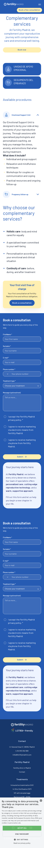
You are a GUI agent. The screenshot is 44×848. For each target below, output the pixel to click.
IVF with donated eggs (22, 793)
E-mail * (6, 358)
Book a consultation (22, 303)
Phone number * (9, 369)
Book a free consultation (29, 10)
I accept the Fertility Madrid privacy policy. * (21, 418)
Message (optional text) (12, 393)
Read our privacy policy (22, 843)
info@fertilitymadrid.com (22, 755)
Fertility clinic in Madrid (22, 768)
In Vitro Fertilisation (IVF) (22, 789)
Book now (22, 50)
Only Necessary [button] (22, 834)
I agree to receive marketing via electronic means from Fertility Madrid (22, 430)
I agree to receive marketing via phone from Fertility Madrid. (22, 443)
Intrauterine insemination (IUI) (22, 785)
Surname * (7, 346)
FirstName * (7, 334)
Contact (22, 772)
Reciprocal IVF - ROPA (22, 797)
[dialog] (22, 822)
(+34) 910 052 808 (22, 751)
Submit (20, 457)
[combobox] (6, 373)
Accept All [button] (22, 828)
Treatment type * (9, 381)
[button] (39, 4)
